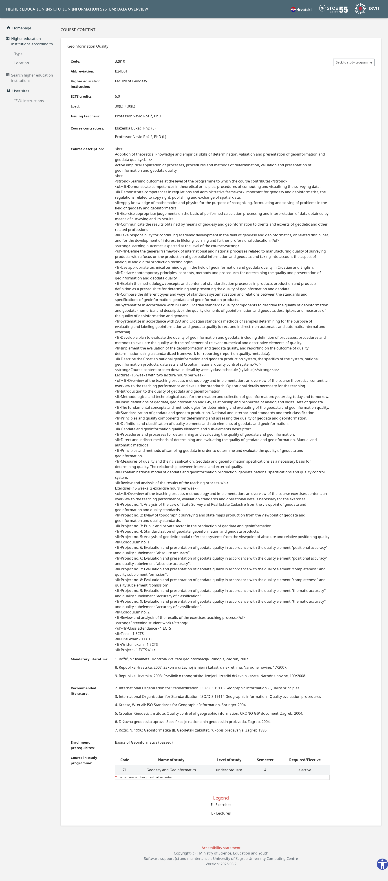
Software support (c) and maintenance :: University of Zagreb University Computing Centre (221, 858)
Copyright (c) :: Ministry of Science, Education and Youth (221, 853)
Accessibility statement (221, 847)
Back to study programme (354, 62)
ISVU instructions (29, 100)
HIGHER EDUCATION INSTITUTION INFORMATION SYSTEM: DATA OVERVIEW (77, 9)
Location (21, 62)
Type (18, 53)
